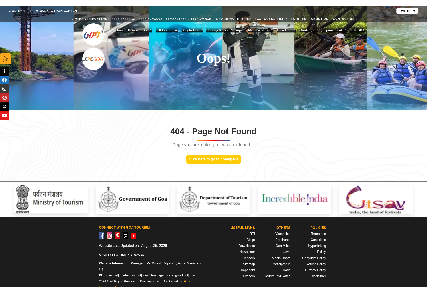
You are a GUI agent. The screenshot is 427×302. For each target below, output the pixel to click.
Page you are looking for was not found (211, 144)
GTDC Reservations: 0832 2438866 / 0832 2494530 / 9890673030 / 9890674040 (142, 19)
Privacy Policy (315, 270)
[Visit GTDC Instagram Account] (109, 235)
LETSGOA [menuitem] (357, 30)
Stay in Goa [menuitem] (190, 30)
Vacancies (282, 234)
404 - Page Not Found (213, 131)
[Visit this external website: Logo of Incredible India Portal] (294, 199)
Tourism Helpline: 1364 (239, 19)
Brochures (282, 240)
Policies (318, 228)
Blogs (251, 240)
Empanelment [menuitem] (332, 30)
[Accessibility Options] (5, 58)
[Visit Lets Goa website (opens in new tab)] (93, 59)
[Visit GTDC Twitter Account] (125, 235)
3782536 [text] (121, 255)
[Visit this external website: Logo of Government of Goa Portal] (132, 199)
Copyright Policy (314, 258)
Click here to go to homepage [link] (213, 159)
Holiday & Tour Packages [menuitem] (225, 30)
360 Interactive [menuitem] (167, 30)
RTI (252, 234)
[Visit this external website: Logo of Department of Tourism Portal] (213, 199)
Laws (286, 252)
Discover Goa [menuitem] (138, 30)
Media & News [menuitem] (259, 30)
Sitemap (249, 264)
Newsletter (247, 252)
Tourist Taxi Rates (277, 276)
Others (283, 228)
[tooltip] (4, 71)
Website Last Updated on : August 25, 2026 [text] (133, 246)
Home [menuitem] (120, 30)
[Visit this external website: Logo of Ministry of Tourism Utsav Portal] (376, 199)
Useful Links (243, 228)
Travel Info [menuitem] (285, 30)
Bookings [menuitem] (307, 30)
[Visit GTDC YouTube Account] (133, 235)
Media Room (281, 258)
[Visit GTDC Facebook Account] (101, 235)
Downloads (247, 246)
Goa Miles (283, 246)
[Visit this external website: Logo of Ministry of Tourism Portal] (51, 199)
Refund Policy (316, 264)
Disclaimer (318, 276)
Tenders (249, 258)
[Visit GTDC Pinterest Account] (117, 235)
